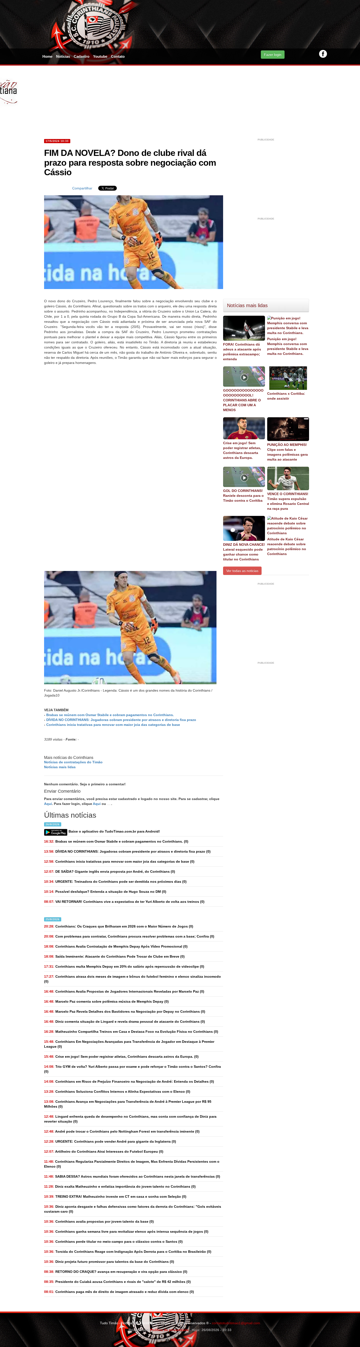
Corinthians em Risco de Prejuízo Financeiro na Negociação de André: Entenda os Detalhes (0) (129, 1081)
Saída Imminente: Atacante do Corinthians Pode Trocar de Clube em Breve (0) (114, 956)
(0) (116, 841)
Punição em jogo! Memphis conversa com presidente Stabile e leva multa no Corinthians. (287, 346)
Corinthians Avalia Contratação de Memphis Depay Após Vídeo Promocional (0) (116, 946)
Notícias (63, 56)
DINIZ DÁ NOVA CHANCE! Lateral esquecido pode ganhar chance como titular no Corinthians (244, 552)
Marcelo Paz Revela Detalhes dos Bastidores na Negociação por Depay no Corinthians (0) (124, 1011)
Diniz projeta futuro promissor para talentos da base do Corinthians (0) (109, 1262)
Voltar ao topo (181, 1340)
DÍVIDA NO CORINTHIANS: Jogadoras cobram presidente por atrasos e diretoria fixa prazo (121, 720)
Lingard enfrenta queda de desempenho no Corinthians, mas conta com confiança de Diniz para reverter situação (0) (130, 1119)
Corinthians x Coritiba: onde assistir (286, 396)
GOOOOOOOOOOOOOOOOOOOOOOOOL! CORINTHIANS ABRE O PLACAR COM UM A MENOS (243, 400)
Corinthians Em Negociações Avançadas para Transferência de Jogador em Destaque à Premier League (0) (129, 1044)
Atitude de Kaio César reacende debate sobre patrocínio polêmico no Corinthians (286, 546)
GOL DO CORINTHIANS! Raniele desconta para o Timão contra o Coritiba (243, 495)
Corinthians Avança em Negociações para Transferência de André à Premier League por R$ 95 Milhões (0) (127, 1104)
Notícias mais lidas (60, 767)
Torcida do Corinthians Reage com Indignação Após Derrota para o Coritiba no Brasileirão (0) (127, 1252)
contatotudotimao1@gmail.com (236, 1323)
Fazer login (272, 55)
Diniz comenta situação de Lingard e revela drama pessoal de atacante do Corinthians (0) (124, 1021)
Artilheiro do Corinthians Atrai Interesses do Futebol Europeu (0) (103, 1151)
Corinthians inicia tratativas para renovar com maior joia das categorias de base (113, 725)
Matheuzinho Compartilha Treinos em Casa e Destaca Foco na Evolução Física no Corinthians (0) (131, 1031)
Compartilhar (82, 188)
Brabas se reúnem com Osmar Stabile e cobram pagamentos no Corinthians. (110, 715)
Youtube (100, 56)
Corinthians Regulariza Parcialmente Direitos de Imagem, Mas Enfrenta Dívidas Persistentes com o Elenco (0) (131, 1164)
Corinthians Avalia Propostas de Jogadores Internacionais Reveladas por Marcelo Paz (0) (124, 991)
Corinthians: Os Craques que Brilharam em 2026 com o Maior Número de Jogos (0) (118, 926)
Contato (118, 56)
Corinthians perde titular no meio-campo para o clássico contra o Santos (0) (113, 1241)
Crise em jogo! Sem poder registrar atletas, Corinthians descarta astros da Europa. (242, 450)
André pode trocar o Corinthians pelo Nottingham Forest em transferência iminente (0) (122, 1131)
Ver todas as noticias (242, 571)
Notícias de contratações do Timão (73, 762)
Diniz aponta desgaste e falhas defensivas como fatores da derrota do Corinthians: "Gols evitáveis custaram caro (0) (132, 1209)
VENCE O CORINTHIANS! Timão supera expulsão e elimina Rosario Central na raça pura (288, 501)
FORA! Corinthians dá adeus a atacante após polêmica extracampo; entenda (242, 351)
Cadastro (81, 56)
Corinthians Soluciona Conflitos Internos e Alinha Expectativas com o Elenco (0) (117, 1091)
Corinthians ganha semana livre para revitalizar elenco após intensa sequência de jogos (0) (126, 1231)
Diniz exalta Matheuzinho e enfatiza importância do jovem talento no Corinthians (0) (120, 1186)
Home (47, 56)
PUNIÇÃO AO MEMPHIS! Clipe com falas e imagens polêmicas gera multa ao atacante (287, 452)
